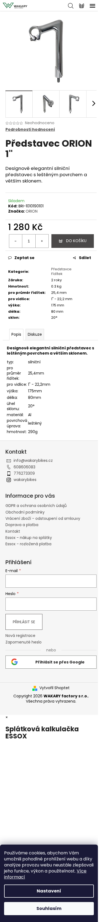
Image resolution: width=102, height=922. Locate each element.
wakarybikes (25, 479)
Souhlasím (48, 908)
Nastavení (49, 891)
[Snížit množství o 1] (15, 241)
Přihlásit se (24, 622)
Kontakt (12, 531)
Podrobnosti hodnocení (30, 129)
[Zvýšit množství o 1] (41, 241)
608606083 (24, 467)
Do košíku (76, 240)
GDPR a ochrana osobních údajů (36, 505)
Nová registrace (20, 635)
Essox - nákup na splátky (28, 537)
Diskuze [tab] (35, 334)
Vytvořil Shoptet (54, 688)
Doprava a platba (21, 524)
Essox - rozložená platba (28, 544)
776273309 (24, 473)
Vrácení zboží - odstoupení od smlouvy (42, 518)
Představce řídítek (61, 271)
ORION (32, 211)
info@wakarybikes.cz (33, 460)
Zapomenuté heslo (23, 642)
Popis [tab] (16, 334)
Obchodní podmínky (25, 512)
